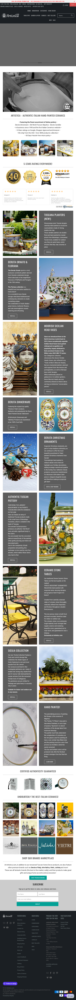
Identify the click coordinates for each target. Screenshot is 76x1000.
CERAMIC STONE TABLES (52, 571)
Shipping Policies (22, 975)
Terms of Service (21, 972)
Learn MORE (49, 760)
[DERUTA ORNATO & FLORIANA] (56, 288)
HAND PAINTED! (52, 706)
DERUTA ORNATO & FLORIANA (18, 263)
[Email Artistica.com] (4, 922)
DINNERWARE (35, 922)
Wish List (19, 949)
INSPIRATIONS (31, 4)
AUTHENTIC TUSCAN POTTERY (18, 497)
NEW (33, 945)
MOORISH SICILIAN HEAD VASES (54, 326)
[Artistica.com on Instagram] (10, 922)
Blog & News (20, 965)
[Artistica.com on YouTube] (7, 926)
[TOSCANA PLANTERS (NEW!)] (20, 232)
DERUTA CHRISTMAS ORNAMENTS (54, 438)
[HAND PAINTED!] (20, 733)
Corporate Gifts (21, 934)
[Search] (72, 15)
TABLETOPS (35, 932)
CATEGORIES (35, 925)
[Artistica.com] (10, 15)
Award (19, 952)
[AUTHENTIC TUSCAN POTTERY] (56, 527)
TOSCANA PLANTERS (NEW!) (54, 215)
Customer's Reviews (22, 959)
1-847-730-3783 (4, 4)
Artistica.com (10, 986)
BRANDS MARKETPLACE (6, 6)
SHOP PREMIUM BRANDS (38, 876)
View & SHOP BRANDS (52, 485)
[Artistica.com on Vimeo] (4, 926)
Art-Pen (63, 925)
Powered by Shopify (8, 994)
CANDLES (34, 938)
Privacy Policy (20, 969)
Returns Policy (21, 930)
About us (19, 918)
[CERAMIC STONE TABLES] (20, 604)
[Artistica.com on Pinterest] (14, 922)
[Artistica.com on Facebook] (7, 922)
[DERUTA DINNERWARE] (56, 413)
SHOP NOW (38, 51)
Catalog (19, 962)
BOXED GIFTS (27, 6)
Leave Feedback (21, 955)
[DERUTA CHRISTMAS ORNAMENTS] (20, 461)
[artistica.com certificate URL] (64, 206)
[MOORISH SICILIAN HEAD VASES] (20, 357)
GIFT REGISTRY (48, 4)
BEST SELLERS (36, 942)
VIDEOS (24, 4)
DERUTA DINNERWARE (19, 401)
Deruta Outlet (64, 923)
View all (48, 251)
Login (66, 5)
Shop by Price (21, 942)
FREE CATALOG (14, 4)
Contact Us (20, 927)
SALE (33, 948)
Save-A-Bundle (18, 6)
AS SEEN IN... (39, 4)
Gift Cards (20, 945)
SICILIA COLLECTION (18, 649)
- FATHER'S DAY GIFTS (38, 6)
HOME (33, 918)
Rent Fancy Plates (65, 927)
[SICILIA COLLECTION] (56, 672)
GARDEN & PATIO (36, 935)
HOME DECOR (35, 928)
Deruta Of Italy (64, 921)
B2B (20, 4)
